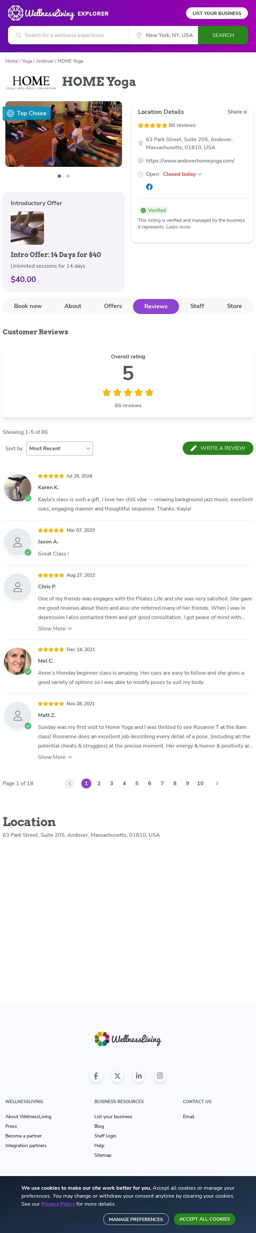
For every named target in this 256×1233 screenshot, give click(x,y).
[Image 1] (68, 176)
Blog (99, 1126)
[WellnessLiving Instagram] (160, 1076)
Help (99, 1145)
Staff (197, 306)
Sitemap (102, 1155)
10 (200, 783)
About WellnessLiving (28, 1116)
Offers (113, 306)
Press (11, 1126)
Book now (28, 306)
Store (234, 306)
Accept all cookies (204, 1219)
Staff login (105, 1136)
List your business (113, 1116)
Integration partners (26, 1145)
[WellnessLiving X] (117, 1076)
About (72, 306)
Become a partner (23, 1136)
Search (223, 35)
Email (188, 1116)
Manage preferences (136, 1219)
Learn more (178, 227)
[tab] (28, 306)
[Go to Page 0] (70, 783)
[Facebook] (149, 187)
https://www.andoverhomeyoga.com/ (190, 160)
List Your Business (217, 13)
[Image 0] (59, 176)
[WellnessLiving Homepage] (128, 1039)
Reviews (156, 306)
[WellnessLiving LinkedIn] (138, 1076)
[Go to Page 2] (217, 783)
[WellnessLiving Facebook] (96, 1076)
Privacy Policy (58, 1204)
